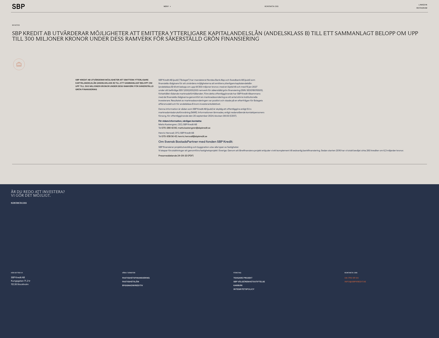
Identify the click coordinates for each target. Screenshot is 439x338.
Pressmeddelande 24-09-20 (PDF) (176, 155)
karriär (237, 285)
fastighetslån (130, 281)
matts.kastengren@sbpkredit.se (194, 127)
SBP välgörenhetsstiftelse (249, 281)
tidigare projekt (242, 278)
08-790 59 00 (352, 278)
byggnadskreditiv (132, 285)
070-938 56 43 (169, 136)
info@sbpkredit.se (355, 281)
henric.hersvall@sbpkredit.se (192, 136)
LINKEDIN (423, 5)
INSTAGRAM (421, 8)
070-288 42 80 (169, 127)
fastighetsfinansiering (136, 278)
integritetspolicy (243, 289)
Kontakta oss (271, 6)
